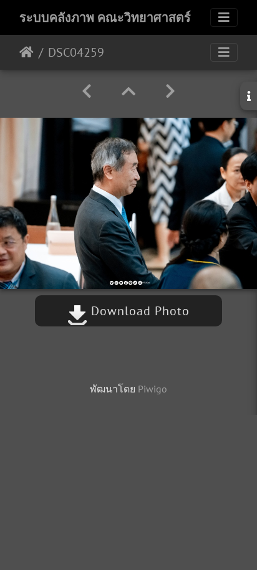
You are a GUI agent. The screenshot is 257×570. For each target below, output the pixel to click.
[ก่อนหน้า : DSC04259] (87, 91)
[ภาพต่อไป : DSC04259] (170, 91)
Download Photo (138, 311)
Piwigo (152, 388)
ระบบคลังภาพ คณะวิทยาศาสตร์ (105, 17)
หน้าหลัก (26, 52)
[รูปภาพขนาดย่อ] (128, 91)
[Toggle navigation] (224, 17)
